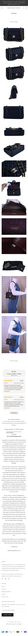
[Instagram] (5, 579)
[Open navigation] (2, 8)
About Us (4, 589)
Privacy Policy (5, 596)
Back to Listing (14, 21)
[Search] (23, 8)
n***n (5, 399)
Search (3, 586)
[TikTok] (8, 579)
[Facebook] (2, 579)
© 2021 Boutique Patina (13, 621)
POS (7, 624)
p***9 (5, 383)
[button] (7, 391)
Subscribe (7, 614)
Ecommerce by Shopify (16, 624)
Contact (3, 594)
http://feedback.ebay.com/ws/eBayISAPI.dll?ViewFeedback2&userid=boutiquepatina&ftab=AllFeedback (14, 423)
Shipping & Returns (6, 591)
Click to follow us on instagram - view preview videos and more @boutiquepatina (14, 3)
